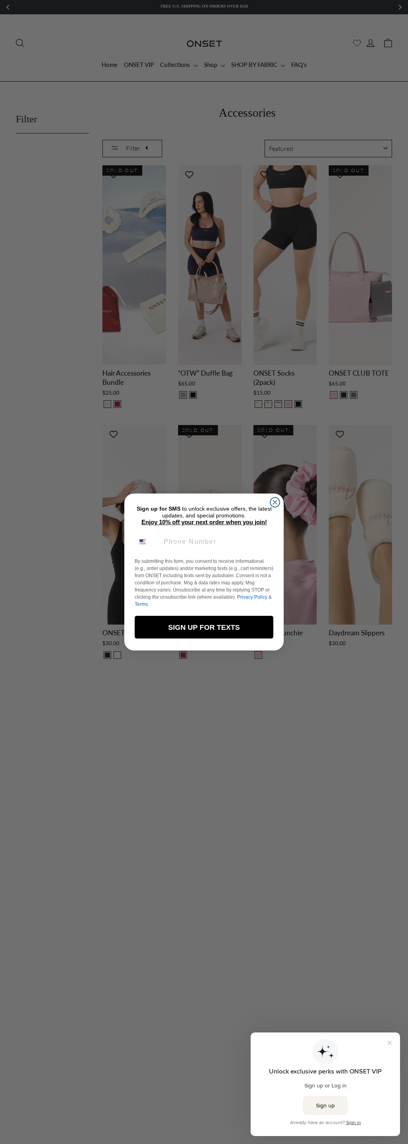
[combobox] (147, 541)
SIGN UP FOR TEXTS (204, 627)
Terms (141, 604)
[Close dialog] (275, 502)
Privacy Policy (252, 597)
